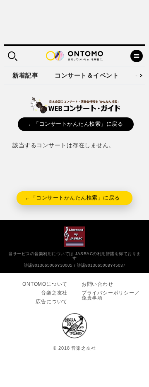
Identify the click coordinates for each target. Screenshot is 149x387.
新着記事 (25, 75)
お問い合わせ (97, 284)
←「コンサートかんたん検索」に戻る (75, 124)
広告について (51, 301)
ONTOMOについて (44, 284)
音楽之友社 (54, 293)
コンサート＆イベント (87, 75)
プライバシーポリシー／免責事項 (111, 295)
